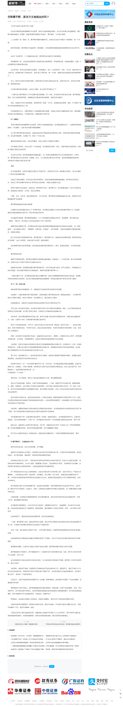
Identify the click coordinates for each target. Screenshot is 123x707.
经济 (53, 3)
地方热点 (19, 701)
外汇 (83, 701)
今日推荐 (12, 701)
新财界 (17, 11)
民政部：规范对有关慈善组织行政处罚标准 (59, 649)
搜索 (107, 3)
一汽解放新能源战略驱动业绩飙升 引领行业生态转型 (27, 646)
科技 (60, 3)
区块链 (68, 701)
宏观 (92, 701)
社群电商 (41, 701)
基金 (78, 701)
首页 (30, 3)
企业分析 (23, 11)
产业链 (56, 701)
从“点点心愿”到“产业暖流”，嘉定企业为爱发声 (60, 639)
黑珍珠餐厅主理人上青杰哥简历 (105, 67)
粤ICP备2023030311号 (30, 704)
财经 (47, 3)
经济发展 (49, 701)
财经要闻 (27, 701)
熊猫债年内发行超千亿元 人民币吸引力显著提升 (61, 636)
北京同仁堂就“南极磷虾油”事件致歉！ (58, 642)
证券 (87, 701)
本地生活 (34, 701)
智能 (107, 701)
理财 (102, 701)
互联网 (62, 701)
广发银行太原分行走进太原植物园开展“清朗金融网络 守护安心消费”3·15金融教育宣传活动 (105, 60)
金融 (73, 3)
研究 (67, 3)
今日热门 (39, 3)
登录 (51, 666)
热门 (73, 701)
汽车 (112, 701)
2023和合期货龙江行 (102, 89)
